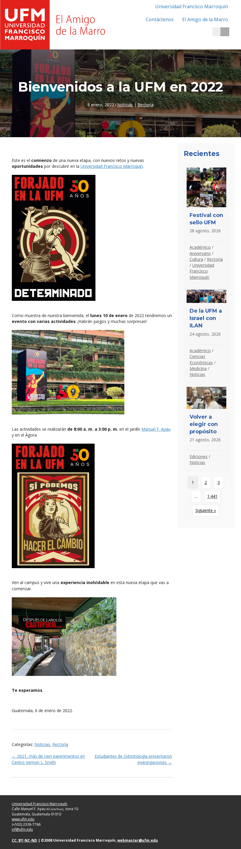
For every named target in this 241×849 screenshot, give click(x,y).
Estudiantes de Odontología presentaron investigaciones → (133, 759)
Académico (200, 247)
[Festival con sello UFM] (206, 225)
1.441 (212, 496)
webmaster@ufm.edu (137, 840)
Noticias (125, 104)
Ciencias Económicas (201, 359)
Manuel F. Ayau (155, 429)
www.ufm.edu (23, 819)
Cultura (196, 259)
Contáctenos (160, 19)
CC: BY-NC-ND (24, 840)
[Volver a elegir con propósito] (206, 427)
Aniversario (200, 253)
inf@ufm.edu (22, 829)
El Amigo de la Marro (205, 19)
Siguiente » (205, 510)
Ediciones (198, 456)
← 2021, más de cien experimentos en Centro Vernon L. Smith (48, 759)
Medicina (198, 368)
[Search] (224, 31)
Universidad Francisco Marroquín (191, 6)
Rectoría (145, 104)
